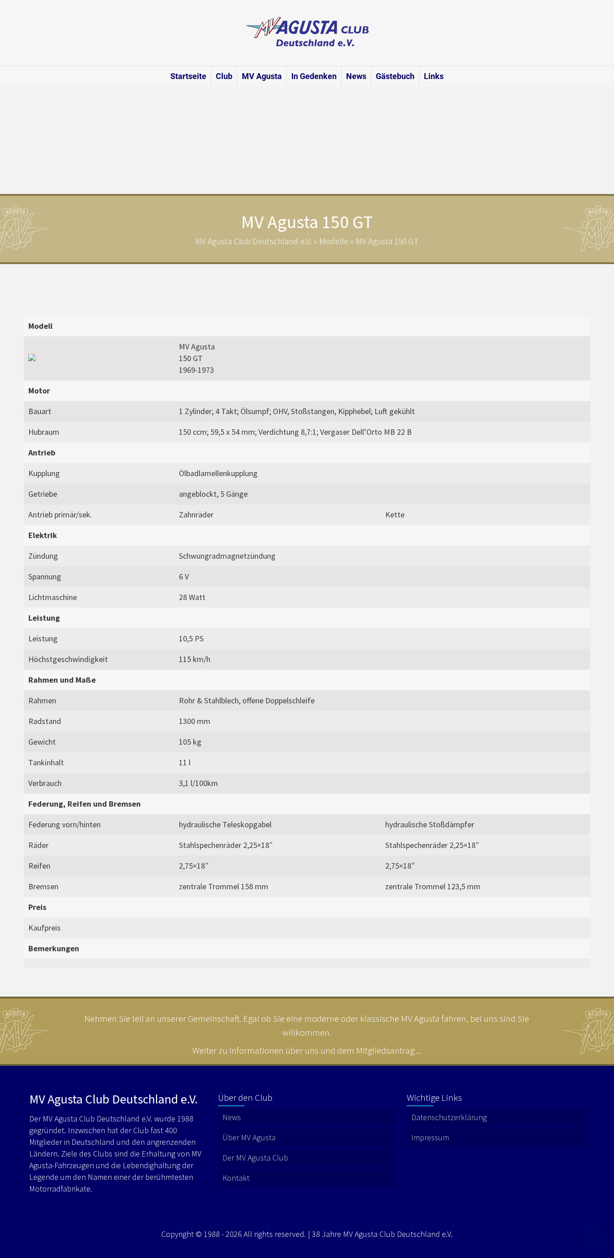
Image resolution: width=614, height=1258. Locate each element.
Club (224, 76)
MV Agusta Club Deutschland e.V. (253, 241)
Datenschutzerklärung (449, 1117)
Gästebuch (395, 76)
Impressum (430, 1137)
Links (434, 76)
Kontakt (235, 1178)
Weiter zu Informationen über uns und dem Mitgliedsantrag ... (307, 1050)
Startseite (188, 76)
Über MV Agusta (249, 1137)
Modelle (333, 241)
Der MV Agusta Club (255, 1157)
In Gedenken (314, 76)
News (356, 76)
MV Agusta (262, 76)
